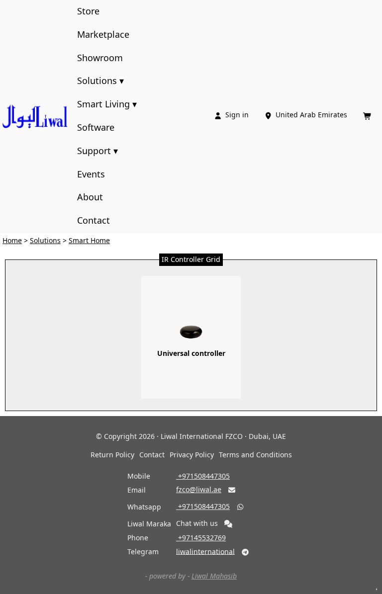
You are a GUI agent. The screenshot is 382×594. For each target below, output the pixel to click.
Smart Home (89, 240)
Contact (93, 220)
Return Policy (112, 454)
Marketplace (103, 34)
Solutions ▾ (100, 80)
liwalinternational (205, 551)
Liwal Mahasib (214, 576)
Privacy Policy (192, 454)
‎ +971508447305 (203, 476)
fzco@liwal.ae (198, 489)
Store (88, 11)
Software (95, 127)
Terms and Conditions (255, 454)
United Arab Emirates (307, 114)
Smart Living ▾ (107, 104)
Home (12, 240)
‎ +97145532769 (201, 537)
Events (91, 174)
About (90, 197)
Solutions (45, 240)
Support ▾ (97, 151)
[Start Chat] (228, 523)
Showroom (100, 58)
